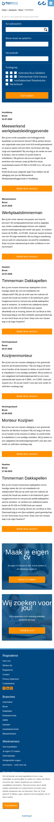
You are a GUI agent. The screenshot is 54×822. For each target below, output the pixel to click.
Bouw (21, 10)
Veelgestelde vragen (12, 760)
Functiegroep (11, 67)
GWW (36, 76)
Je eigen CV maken (11, 751)
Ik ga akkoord (11, 805)
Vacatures (13, 10)
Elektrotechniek (25, 76)
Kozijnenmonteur (17, 355)
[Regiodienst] (9, 3)
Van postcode (12, 52)
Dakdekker (40, 72)
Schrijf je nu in (27, 630)
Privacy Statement (11, 679)
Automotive (23, 72)
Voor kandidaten (10, 747)
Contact (6, 674)
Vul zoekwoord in (13, 23)
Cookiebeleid (8, 683)
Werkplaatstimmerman (22, 212)
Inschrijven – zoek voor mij (14, 765)
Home (4, 10)
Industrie (43, 76)
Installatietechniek (22, 80)
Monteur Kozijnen (17, 420)
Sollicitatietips (9, 756)
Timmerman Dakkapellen (24, 280)
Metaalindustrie (38, 80)
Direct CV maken (27, 579)
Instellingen (27, 816)
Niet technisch (16, 84)
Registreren (8, 670)
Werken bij (7, 665)
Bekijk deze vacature (27, 188)
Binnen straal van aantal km (18, 38)
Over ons (7, 661)
